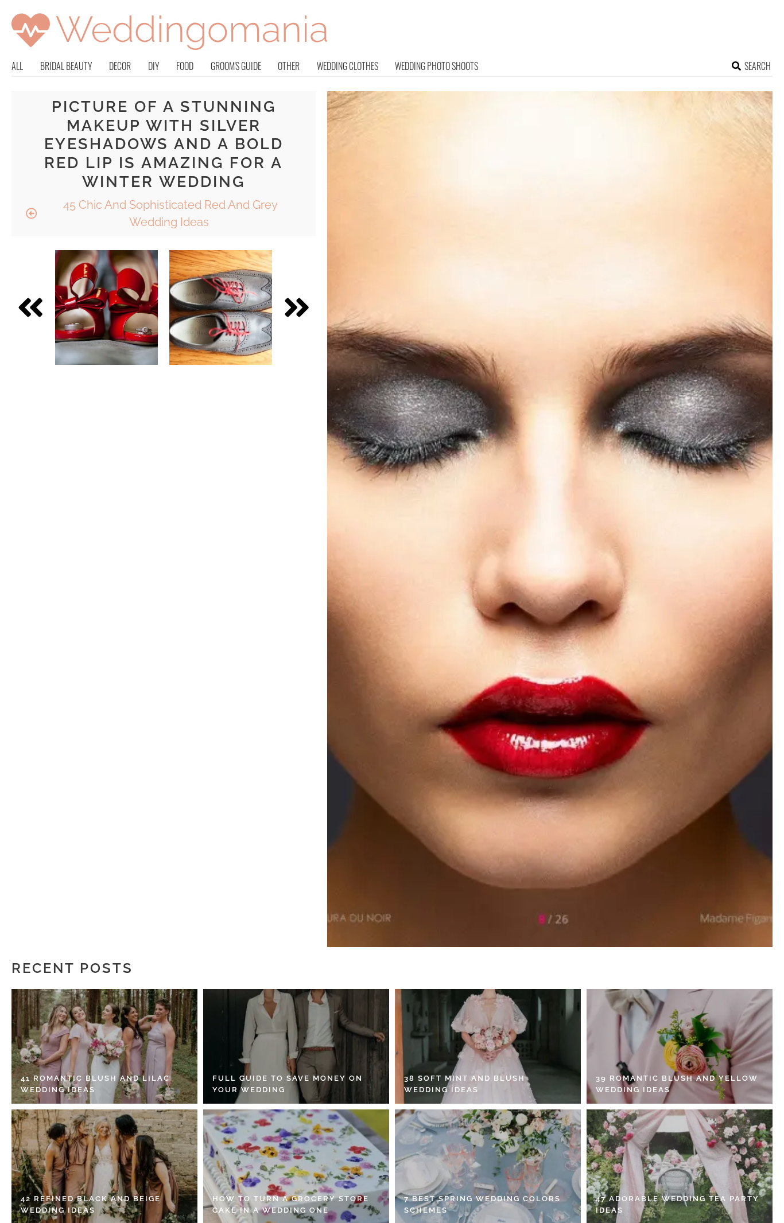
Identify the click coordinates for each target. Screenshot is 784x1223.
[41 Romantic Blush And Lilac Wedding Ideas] (104, 1046)
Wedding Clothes (347, 66)
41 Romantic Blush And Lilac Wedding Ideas (95, 1084)
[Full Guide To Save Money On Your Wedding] (296, 1046)
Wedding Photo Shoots (436, 66)
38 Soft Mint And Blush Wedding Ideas (464, 1084)
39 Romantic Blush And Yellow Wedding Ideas (677, 1084)
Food (184, 66)
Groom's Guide (236, 66)
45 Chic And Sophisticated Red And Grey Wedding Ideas (169, 213)
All (17, 66)
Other (289, 66)
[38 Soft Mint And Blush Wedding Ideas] (488, 1046)
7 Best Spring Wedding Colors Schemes (482, 1204)
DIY (154, 66)
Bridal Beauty (66, 66)
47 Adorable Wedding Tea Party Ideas (677, 1204)
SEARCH (757, 66)
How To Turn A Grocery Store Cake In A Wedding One (290, 1204)
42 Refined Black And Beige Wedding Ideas (91, 1204)
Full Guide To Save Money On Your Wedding (287, 1084)
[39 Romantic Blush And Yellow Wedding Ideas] (680, 1046)
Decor (120, 66)
